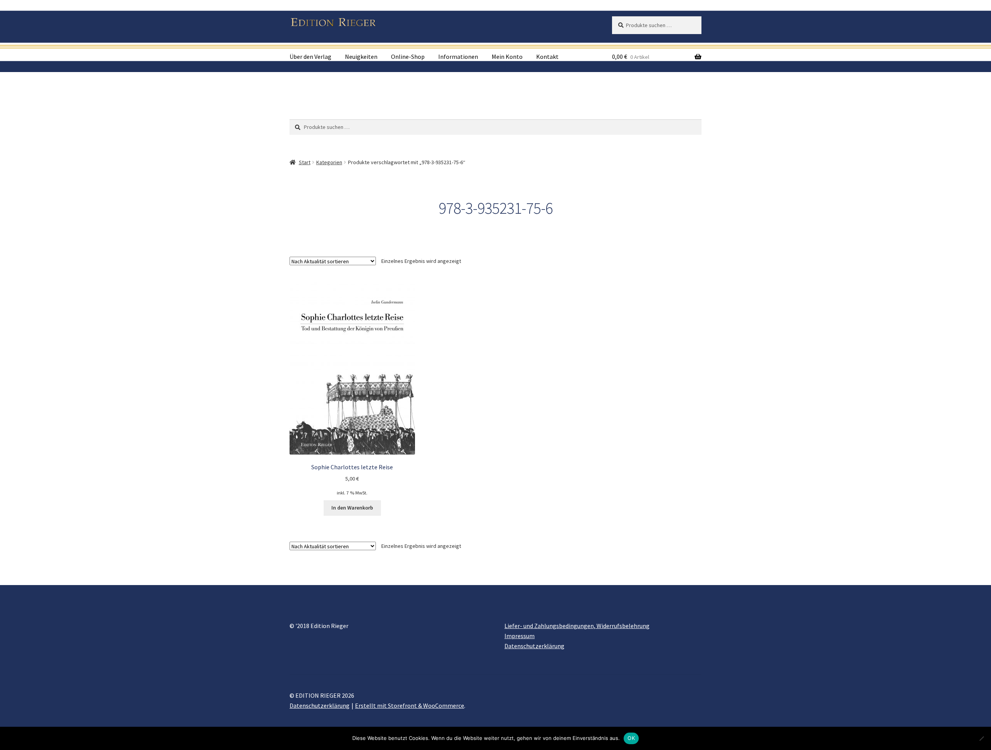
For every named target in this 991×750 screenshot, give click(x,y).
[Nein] (981, 738)
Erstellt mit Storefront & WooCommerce (409, 705)
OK (631, 738)
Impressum (519, 636)
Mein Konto (507, 56)
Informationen (458, 56)
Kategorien (329, 162)
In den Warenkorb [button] (352, 507)
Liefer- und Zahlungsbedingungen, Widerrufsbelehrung (577, 626)
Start (304, 162)
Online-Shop (408, 56)
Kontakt (547, 56)
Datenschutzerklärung (534, 646)
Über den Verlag (310, 56)
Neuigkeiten (361, 56)
